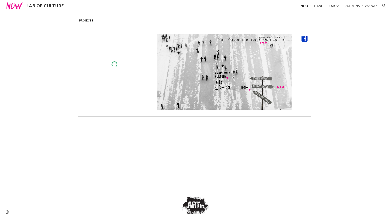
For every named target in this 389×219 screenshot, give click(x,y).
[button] (384, 6)
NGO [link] (304, 6)
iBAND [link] (318, 6)
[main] (194, 20)
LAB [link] (332, 6)
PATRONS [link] (352, 6)
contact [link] (371, 6)
